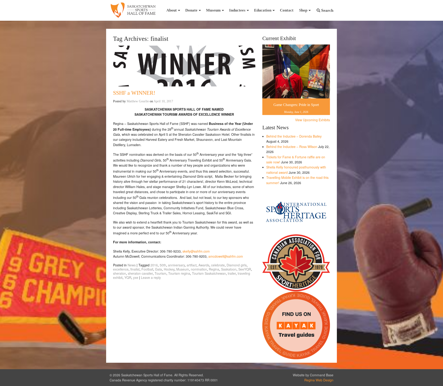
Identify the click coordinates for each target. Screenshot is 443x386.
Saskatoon (228, 269)
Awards (203, 265)
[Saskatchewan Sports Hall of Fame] (133, 10)
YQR (127, 277)
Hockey (169, 269)
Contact (286, 10)
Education (262, 10)
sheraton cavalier (140, 273)
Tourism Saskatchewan (209, 273)
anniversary (176, 265)
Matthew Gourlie (138, 101)
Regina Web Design (318, 380)
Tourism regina (179, 273)
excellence (121, 269)
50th (163, 265)
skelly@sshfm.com (196, 251)
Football (147, 269)
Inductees (237, 10)
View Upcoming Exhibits (312, 119)
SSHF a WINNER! (134, 93)
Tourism (160, 273)
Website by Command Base (313, 375)
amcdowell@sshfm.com (225, 256)
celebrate (218, 265)
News (132, 265)
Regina (214, 269)
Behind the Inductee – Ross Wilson (291, 146)
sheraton (119, 273)
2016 (154, 265)
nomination (199, 269)
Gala (158, 269)
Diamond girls (237, 265)
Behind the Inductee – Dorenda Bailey (294, 136)
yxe (135, 277)
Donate (191, 10)
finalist (135, 269)
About (171, 10)
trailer (232, 273)
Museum (213, 10)
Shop (303, 10)
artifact (192, 265)
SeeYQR (244, 269)
